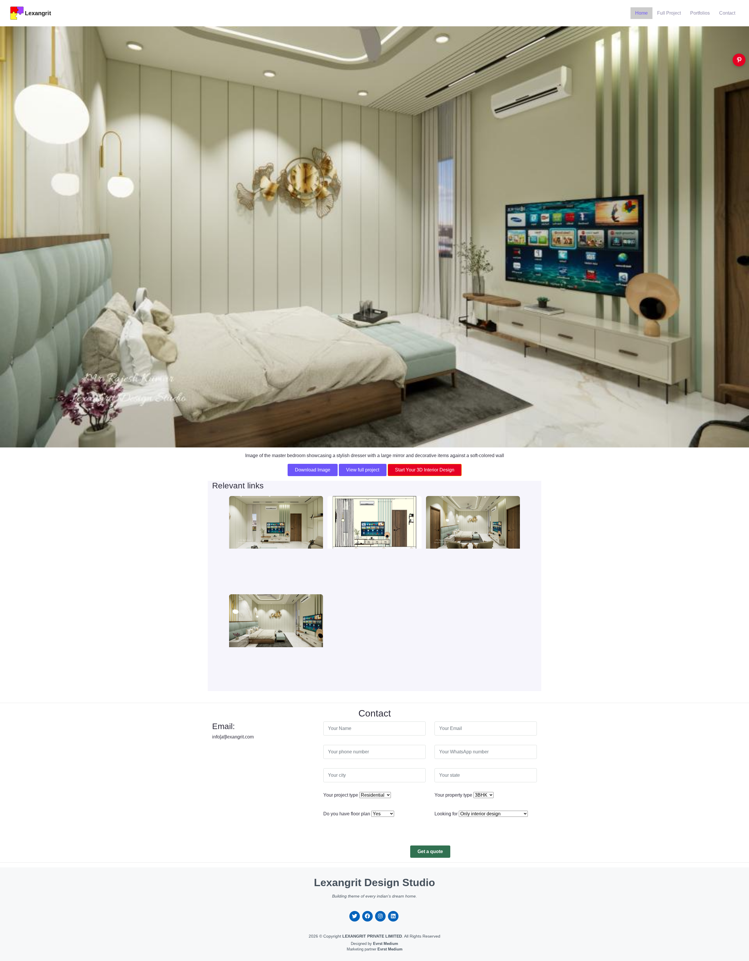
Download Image (312, 469)
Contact (727, 13)
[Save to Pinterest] (739, 60)
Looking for (446, 813)
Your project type (340, 795)
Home (641, 13)
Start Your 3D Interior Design (424, 469)
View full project (362, 469)
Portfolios (700, 13)
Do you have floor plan (346, 813)
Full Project (669, 13)
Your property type (453, 795)
